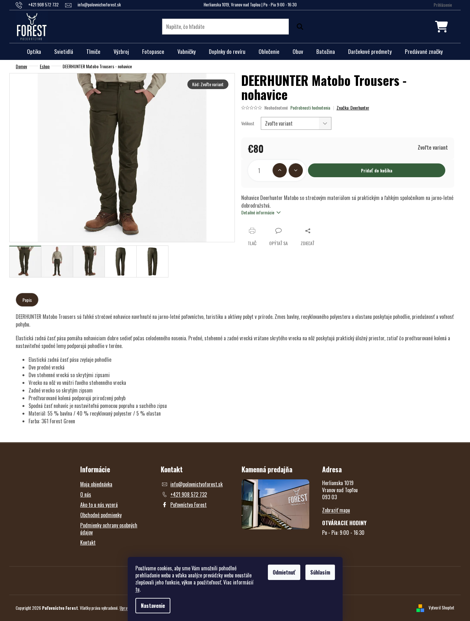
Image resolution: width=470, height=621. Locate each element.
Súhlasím (320, 572)
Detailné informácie (257, 212)
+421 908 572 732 (188, 494)
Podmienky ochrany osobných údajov (108, 529)
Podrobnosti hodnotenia (310, 107)
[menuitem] (34, 51)
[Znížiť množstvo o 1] (295, 170)
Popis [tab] (27, 299)
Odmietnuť (284, 572)
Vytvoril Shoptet (441, 607)
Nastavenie (153, 605)
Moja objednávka (96, 484)
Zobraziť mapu (336, 510)
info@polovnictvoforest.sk (196, 484)
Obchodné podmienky (101, 514)
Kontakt (88, 542)
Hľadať (298, 27)
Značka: (353, 107)
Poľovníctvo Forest (188, 504)
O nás (85, 494)
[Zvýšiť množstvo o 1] (279, 170)
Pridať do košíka (376, 170)
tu (137, 589)
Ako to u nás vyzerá (99, 504)
